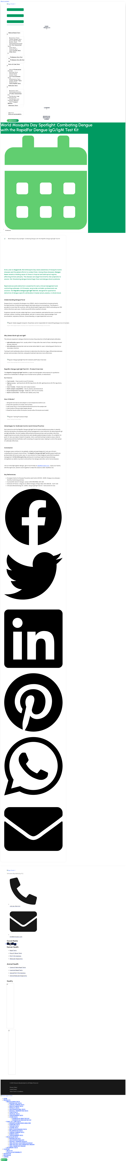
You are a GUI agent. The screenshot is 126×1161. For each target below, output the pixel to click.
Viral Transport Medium (17, 1146)
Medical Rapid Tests (13, 1101)
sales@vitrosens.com (43, 465)
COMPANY (7, 1149)
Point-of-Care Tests (13, 1121)
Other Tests (13, 1117)
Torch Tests (13, 1112)
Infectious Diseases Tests (18, 1129)
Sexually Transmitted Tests (18, 1111)
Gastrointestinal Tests (17, 1109)
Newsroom (7, 1153)
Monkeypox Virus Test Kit (20, 1118)
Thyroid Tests (14, 1126)
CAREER (6, 1156)
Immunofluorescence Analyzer (20, 1123)
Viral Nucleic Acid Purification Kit (21, 1143)
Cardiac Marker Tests (16, 1104)
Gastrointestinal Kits (16, 1140)
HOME (5, 1098)
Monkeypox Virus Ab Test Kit (21, 1120)
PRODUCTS (7, 1100)
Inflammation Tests (16, 1130)
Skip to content (5, 1)
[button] (33, 517)
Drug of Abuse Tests (16, 1106)
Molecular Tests (12, 1137)
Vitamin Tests (13, 1127)
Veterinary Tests (12, 1147)
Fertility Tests (14, 1107)
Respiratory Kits (14, 1138)
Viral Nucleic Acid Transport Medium (21, 1144)
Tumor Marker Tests (16, 1115)
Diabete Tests (14, 1134)
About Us (9, 1150)
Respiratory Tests (15, 1103)
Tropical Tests (14, 1114)
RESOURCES (7, 1155)
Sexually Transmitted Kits (18, 1141)
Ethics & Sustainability (14, 1152)
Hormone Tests (14, 1124)
